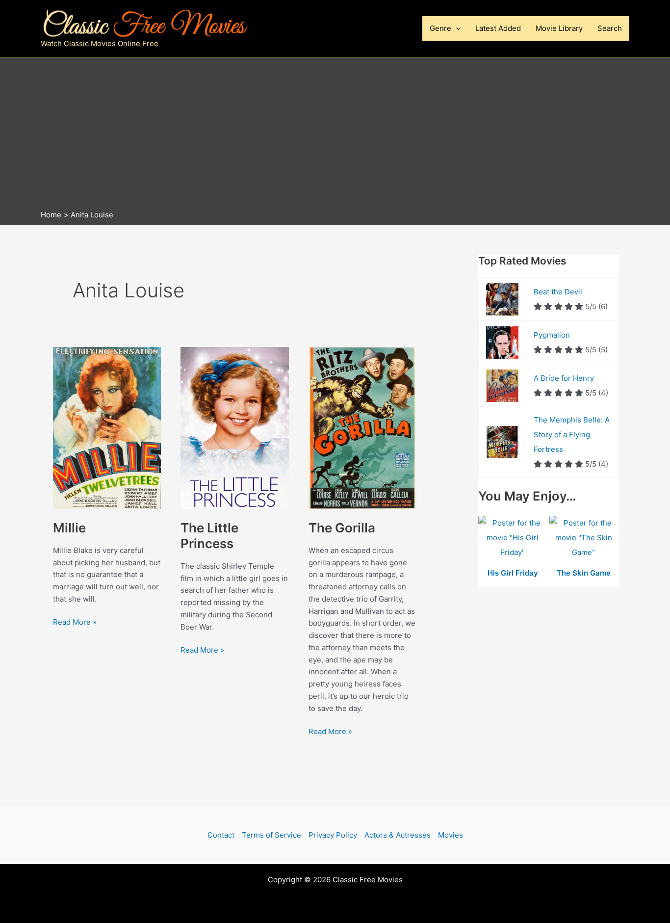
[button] (456, 28)
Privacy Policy (333, 835)
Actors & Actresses (397, 835)
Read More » (75, 622)
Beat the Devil (558, 291)
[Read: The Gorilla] (362, 427)
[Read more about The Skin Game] (583, 538)
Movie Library (559, 28)
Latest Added (498, 28)
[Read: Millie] (107, 427)
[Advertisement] (335, 136)
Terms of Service (271, 835)
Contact (220, 835)
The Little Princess (209, 535)
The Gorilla (342, 527)
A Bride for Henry (564, 378)
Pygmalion (552, 335)
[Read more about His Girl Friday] (513, 538)
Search (609, 28)
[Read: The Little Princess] (234, 427)
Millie (69, 527)
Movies (450, 835)
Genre (440, 28)
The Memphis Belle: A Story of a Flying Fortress (572, 434)
